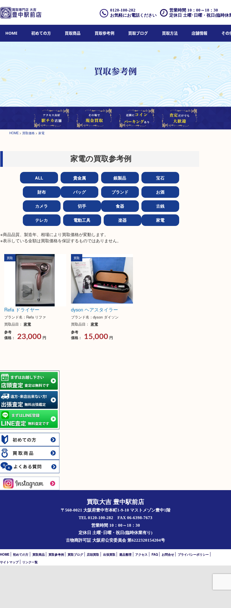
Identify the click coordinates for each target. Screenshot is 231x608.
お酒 (160, 192)
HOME (11, 33)
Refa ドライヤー (21, 309)
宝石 (160, 178)
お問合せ (168, 554)
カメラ (41, 206)
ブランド (120, 192)
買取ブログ (138, 33)
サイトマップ (9, 562)
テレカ (41, 220)
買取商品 (73, 33)
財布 (41, 192)
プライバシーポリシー (193, 554)
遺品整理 (125, 554)
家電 (160, 220)
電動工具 (82, 220)
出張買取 (109, 554)
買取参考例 (104, 33)
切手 (82, 206)
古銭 (160, 206)
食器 (120, 206)
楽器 (122, 220)
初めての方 (41, 33)
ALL (39, 178)
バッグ (79, 192)
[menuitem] (11, 33)
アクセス (141, 554)
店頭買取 (93, 554)
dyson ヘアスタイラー (94, 309)
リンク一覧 (30, 562)
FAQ (155, 554)
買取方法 (170, 33)
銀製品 (120, 178)
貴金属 (79, 178)
